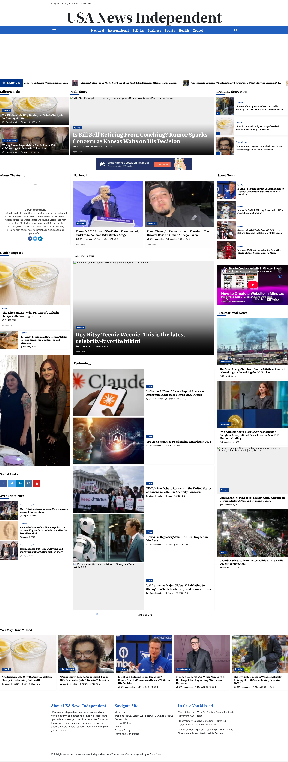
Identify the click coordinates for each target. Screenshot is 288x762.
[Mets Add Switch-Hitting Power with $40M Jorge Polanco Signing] (227, 210)
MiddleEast (226, 361)
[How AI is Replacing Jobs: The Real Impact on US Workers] (109, 537)
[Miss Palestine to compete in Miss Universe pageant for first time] (9, 510)
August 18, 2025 (29, 516)
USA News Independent (144, 16)
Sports (170, 30)
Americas (225, 424)
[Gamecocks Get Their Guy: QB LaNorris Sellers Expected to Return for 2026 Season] (227, 230)
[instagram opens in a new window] (28, 483)
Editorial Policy (122, 722)
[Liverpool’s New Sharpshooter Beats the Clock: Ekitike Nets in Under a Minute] (227, 250)
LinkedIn (40, 238)
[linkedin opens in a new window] (20, 483)
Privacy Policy (122, 730)
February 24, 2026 (105, 239)
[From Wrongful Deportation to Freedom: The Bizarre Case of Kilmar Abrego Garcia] (179, 204)
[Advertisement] (144, 56)
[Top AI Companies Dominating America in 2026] (109, 440)
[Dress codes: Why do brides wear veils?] (144, 308)
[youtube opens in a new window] (36, 483)
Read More (81, 151)
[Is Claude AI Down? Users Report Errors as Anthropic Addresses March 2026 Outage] (109, 392)
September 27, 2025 (230, 567)
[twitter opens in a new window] (12, 483)
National (97, 30)
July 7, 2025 (27, 556)
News (117, 726)
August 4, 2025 (28, 537)
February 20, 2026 (175, 593)
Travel (198, 30)
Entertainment (10, 140)
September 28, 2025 (231, 505)
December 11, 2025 (176, 239)
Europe (224, 490)
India (223, 553)
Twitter (35, 238)
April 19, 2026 (29, 122)
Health (184, 30)
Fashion (23, 505)
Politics (138, 30)
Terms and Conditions (126, 733)
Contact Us (120, 719)
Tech (150, 386)
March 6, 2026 (29, 347)
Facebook (30, 238)
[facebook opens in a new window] (4, 483)
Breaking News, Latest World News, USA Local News (143, 715)
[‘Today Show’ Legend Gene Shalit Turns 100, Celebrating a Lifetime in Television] (225, 126)
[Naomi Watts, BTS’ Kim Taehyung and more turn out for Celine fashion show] (9, 550)
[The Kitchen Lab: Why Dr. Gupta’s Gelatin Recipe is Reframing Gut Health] (225, 106)
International (118, 30)
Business (154, 30)
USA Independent (12, 122)
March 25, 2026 (30, 152)
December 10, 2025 (230, 442)
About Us (119, 712)
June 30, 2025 (101, 346)
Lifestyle (32, 505)
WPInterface (154, 754)
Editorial (78, 128)
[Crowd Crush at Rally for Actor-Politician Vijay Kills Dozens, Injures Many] (253, 532)
